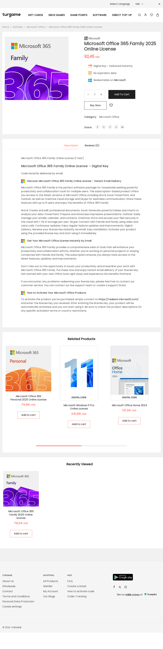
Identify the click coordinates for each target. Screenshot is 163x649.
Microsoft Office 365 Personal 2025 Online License (28, 397)
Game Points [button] (78, 15)
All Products (50, 581)
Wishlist (48, 586)
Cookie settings (12, 606)
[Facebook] (114, 587)
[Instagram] (125, 587)
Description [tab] (71, 145)
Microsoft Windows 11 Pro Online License (79, 406)
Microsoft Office (36, 27)
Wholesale (8, 586)
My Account (50, 591)
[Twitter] (120, 587)
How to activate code (80, 591)
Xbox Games (56, 15)
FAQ (70, 581)
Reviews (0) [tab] (92, 145)
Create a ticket (76, 586)
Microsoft (120, 80)
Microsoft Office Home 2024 (129, 405)
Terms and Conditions (16, 596)
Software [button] (100, 15)
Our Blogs (49, 596)
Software (18, 27)
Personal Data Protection (18, 601)
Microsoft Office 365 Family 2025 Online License (21, 514)
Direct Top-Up (122, 15)
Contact (7, 591)
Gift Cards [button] (35, 15)
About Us (8, 581)
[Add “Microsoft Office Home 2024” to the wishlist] (133, 396)
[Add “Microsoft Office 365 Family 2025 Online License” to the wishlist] (111, 105)
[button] (28, 415)
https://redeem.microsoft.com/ (119, 299)
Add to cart (121, 94)
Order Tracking (76, 596)
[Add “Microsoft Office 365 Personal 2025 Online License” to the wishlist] (32, 386)
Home (5, 27)
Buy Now (95, 105)
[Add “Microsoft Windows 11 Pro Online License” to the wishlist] (83, 396)
